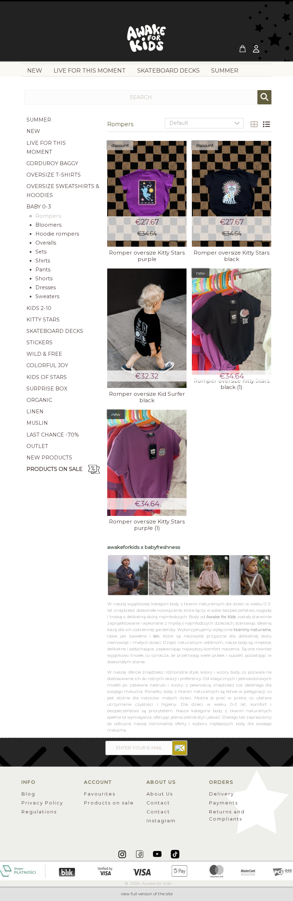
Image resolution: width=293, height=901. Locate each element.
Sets (40, 251)
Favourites (99, 794)
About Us (159, 794)
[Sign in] (257, 49)
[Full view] (266, 124)
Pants (42, 269)
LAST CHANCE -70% (52, 435)
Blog (28, 794)
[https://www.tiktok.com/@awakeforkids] (175, 853)
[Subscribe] (179, 748)
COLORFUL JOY (47, 365)
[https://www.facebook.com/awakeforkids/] (140, 853)
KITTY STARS (43, 319)
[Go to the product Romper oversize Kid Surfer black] (147, 328)
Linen (35, 411)
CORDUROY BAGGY (52, 163)
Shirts (42, 260)
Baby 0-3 (38, 206)
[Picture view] (254, 124)
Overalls (45, 243)
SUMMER (38, 120)
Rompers (48, 215)
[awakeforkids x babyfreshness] (189, 575)
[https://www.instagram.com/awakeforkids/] (123, 853)
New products (49, 457)
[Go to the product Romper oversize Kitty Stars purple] (147, 194)
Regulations (39, 811)
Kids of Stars (46, 377)
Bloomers (48, 225)
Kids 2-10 (38, 308)
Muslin (37, 423)
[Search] (264, 97)
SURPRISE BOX (46, 388)
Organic (39, 400)
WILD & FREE (44, 354)
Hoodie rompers (57, 234)
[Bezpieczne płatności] (146, 870)
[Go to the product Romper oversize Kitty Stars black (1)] (231, 322)
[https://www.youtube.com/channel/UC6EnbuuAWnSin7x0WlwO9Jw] (158, 853)
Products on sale (54, 469)
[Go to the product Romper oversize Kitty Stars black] (231, 194)
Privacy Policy (42, 803)
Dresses (45, 287)
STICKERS (39, 342)
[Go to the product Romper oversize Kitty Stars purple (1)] (147, 463)
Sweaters (47, 296)
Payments (223, 803)
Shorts (44, 278)
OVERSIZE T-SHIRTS (53, 175)
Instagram (161, 820)
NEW (33, 131)
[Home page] (146, 40)
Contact (158, 803)
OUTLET (37, 446)
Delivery (221, 794)
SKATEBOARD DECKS (54, 331)
